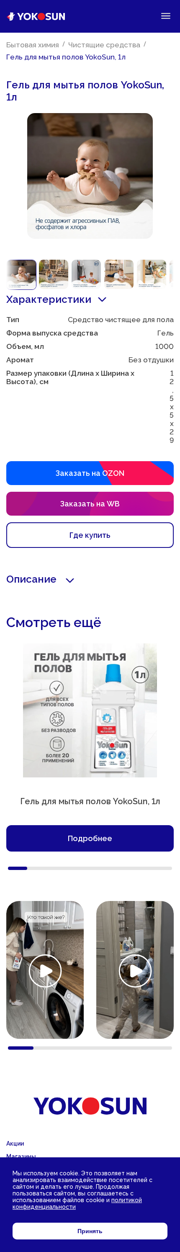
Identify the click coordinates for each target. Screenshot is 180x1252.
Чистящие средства (104, 45)
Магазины (21, 1156)
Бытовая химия (32, 45)
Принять (90, 1231)
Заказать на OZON (90, 473)
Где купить (90, 535)
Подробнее (90, 838)
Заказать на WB (90, 503)
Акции (15, 1143)
